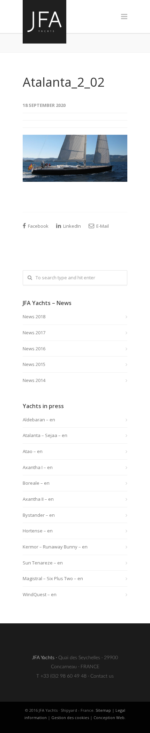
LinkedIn (71, 226)
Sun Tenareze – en (43, 563)
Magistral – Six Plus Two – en (53, 578)
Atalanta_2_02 (64, 82)
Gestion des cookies (70, 717)
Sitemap (103, 710)
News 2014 (34, 380)
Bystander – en (39, 515)
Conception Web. (109, 717)
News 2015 (34, 364)
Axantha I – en (38, 467)
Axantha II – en (38, 499)
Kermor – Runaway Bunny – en (55, 547)
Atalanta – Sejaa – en (45, 435)
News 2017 (34, 332)
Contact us (102, 676)
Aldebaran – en (39, 419)
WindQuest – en (40, 594)
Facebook (37, 226)
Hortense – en (38, 531)
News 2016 (34, 348)
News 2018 (34, 316)
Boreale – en (36, 483)
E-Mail (102, 226)
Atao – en (33, 451)
